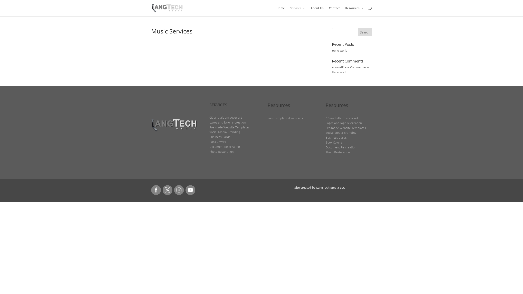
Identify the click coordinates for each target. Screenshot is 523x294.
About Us (317, 8)
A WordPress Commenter (349, 67)
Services (295, 8)
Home (280, 8)
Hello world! (340, 50)
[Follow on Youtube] (190, 190)
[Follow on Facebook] (156, 190)
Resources (352, 8)
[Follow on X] (167, 190)
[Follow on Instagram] (179, 190)
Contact (334, 8)
